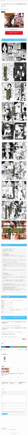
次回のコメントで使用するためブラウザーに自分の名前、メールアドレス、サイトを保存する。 (13, 411)
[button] (3, 347)
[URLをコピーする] (25, 347)
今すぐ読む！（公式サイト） (14, 32)
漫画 (2, 6)
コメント (3, 394)
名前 (3, 403)
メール (3, 406)
